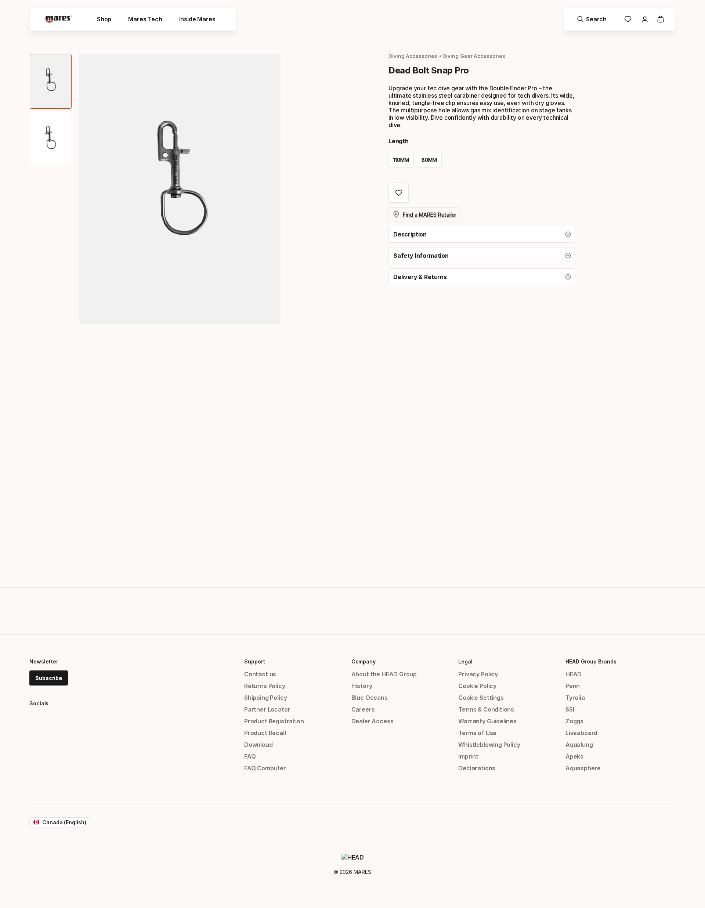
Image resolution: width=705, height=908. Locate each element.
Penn (572, 686)
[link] (628, 19)
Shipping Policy (265, 697)
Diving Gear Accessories (473, 56)
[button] (482, 234)
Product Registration (274, 721)
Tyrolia (575, 697)
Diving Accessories (412, 56)
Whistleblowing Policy (489, 744)
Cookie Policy (477, 686)
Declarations (476, 768)
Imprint (468, 756)
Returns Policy (264, 686)
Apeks (574, 756)
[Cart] (660, 19)
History (361, 686)
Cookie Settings (480, 697)
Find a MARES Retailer (429, 214)
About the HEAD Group (384, 674)
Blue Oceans (369, 697)
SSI (569, 709)
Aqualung (579, 744)
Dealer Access (372, 721)
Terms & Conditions (486, 709)
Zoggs (574, 721)
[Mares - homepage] (58, 19)
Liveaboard (581, 733)
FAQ (250, 756)
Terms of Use (477, 733)
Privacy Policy (478, 674)
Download (258, 744)
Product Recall (265, 733)
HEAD (573, 674)
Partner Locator (267, 709)
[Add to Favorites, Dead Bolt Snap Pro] (398, 192)
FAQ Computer (265, 768)
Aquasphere (583, 768)
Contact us (260, 674)
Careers (363, 709)
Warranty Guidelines (487, 721)
